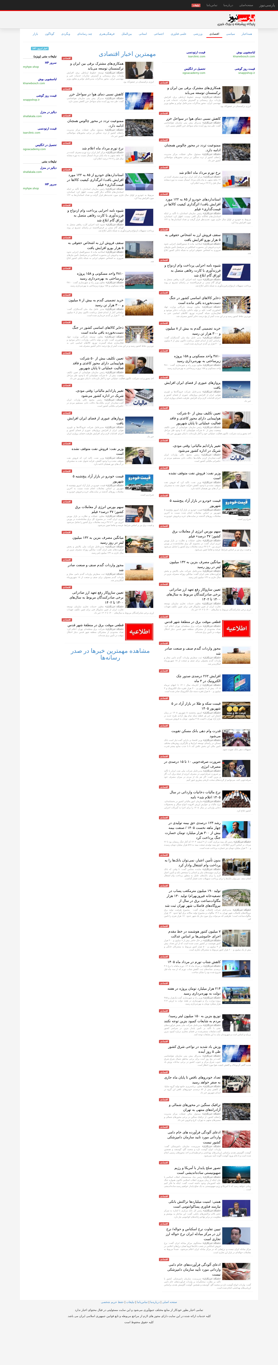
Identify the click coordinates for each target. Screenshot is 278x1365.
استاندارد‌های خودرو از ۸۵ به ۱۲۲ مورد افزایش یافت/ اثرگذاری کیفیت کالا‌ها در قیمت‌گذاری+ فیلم (192, 204)
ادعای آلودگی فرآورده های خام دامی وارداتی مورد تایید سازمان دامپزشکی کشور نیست (194, 1137)
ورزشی (197, 33)
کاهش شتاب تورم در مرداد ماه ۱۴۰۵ (194, 962)
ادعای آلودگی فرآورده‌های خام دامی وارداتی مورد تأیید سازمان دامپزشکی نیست (194, 1270)
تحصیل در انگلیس (194, 68)
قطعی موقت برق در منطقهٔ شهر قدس (193, 622)
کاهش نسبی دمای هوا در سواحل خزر (193, 119)
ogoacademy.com (194, 72)
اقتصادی (214, 33)
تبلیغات (130, 1302)
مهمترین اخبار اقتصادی (127, 53)
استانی (143, 33)
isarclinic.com (196, 56)
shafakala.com (32, 116)
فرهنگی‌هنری (107, 33)
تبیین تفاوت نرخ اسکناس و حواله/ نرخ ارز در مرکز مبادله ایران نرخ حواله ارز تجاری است (193, 1234)
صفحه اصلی (169, 1302)
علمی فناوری (178, 33)
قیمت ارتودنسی (195, 52)
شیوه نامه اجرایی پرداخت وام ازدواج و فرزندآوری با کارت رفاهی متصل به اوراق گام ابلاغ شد (192, 270)
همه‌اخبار (247, 33)
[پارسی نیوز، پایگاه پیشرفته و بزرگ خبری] (236, 20)
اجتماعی (159, 33)
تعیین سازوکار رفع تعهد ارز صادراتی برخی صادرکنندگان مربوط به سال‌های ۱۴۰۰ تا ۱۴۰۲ (193, 594)
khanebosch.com (244, 56)
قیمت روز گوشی (245, 68)
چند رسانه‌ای (84, 33)
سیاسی (230, 33)
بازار (35, 33)
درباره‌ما (228, 5)
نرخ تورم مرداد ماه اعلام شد (200, 173)
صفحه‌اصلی (246, 5)
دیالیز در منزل (48, 112)
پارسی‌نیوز (267, 5)
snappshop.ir (246, 72)
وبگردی (65, 33)
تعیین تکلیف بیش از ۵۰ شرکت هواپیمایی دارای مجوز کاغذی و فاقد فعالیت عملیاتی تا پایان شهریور (195, 418)
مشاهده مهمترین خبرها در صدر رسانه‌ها (110, 654)
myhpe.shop (31, 66)
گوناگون (49, 33)
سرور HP (51, 62)
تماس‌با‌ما (212, 5)
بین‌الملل (126, 33)
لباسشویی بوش (245, 52)
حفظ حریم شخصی (112, 1302)
